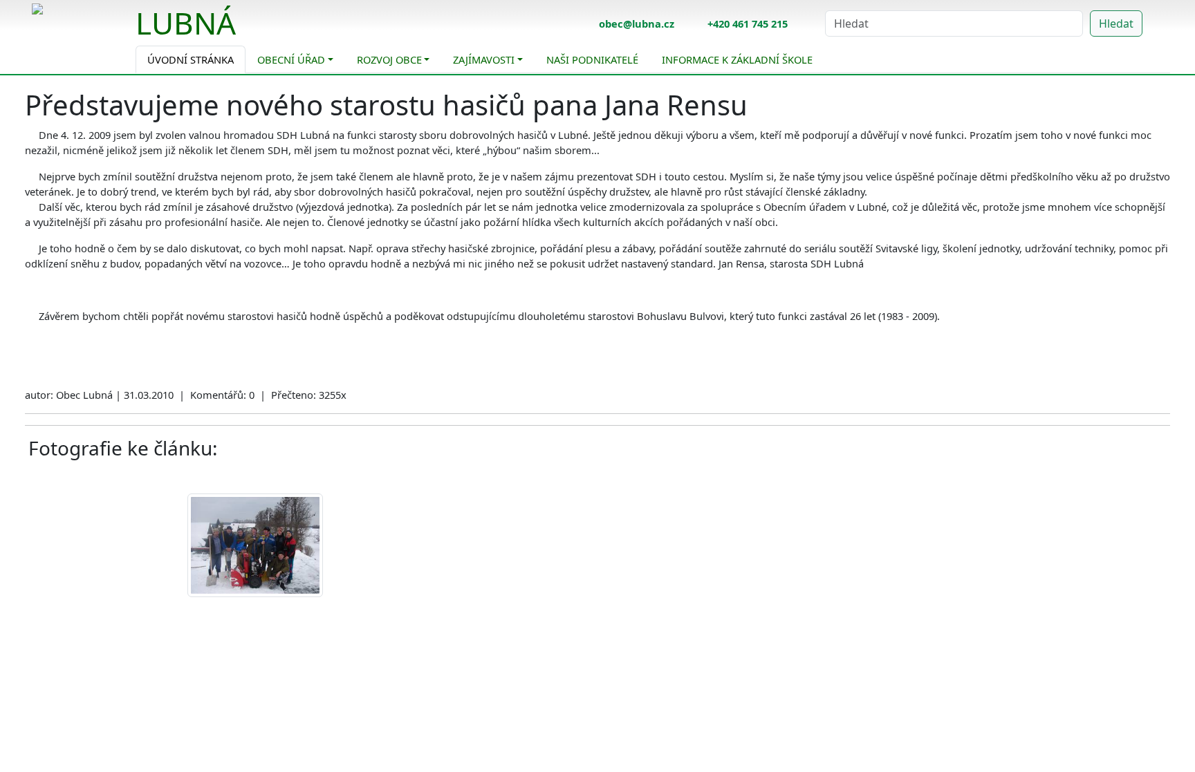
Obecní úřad (291, 59)
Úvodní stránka (190, 59)
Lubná (186, 23)
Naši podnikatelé (592, 59)
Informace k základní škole (737, 59)
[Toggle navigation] (246, 31)
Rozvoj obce (389, 59)
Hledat (1116, 23)
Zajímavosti (484, 59)
